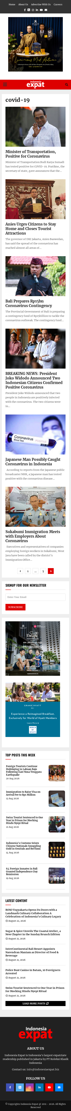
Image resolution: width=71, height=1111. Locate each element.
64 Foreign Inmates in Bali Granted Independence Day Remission (22, 871)
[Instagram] (30, 1087)
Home (12, 4)
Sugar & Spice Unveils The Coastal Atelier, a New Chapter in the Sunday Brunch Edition (33, 932)
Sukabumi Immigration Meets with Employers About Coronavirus (32, 536)
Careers (58, 4)
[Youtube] (49, 1087)
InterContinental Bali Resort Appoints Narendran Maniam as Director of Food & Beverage (32, 952)
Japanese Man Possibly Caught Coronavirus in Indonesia (32, 461)
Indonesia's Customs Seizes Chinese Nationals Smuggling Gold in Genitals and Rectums (23, 846)
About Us (23, 4)
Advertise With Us (41, 4)
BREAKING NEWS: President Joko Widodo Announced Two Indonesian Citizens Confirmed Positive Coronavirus (34, 380)
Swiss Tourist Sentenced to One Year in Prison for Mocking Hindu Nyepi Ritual (24, 820)
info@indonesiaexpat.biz (43, 1069)
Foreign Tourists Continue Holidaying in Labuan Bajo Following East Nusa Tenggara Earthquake (24, 770)
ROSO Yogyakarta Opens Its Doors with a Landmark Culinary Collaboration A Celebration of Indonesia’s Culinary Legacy (33, 913)
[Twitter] (20, 1087)
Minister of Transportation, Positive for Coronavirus (30, 154)
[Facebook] (10, 1087)
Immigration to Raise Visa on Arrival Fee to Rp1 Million (23, 793)
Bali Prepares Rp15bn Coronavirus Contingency (28, 303)
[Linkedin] (40, 1087)
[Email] (59, 1087)
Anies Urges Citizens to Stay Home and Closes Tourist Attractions (30, 228)
